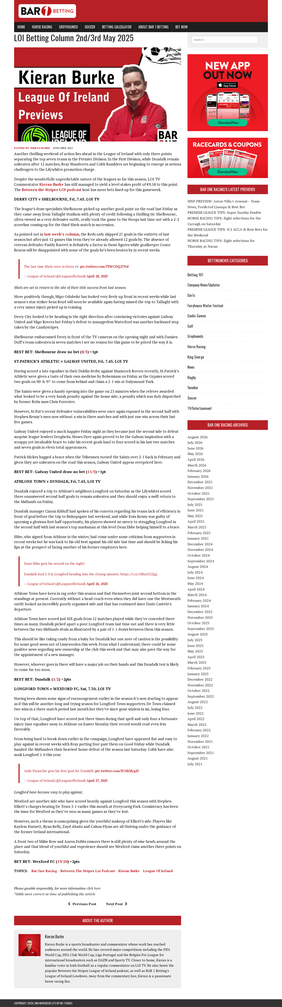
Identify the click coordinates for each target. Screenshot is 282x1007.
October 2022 (198, 690)
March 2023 (196, 662)
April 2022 (195, 718)
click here (93, 888)
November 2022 (200, 685)
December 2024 (199, 544)
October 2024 (198, 555)
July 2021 (194, 764)
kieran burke (129, 871)
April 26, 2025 (97, 584)
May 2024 (195, 583)
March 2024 (196, 594)
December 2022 (199, 679)
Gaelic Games (196, 315)
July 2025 (194, 504)
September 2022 (200, 696)
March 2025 (196, 527)
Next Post (114, 903)
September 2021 (200, 752)
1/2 (56, 679)
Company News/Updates (203, 285)
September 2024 (200, 561)
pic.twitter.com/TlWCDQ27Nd (104, 266)
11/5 (91, 471)
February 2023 (199, 668)
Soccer (90, 27)
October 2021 (198, 747)
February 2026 (199, 470)
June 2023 (195, 645)
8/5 (84, 351)
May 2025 (195, 515)
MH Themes (66, 1003)
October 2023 (198, 623)
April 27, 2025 (97, 780)
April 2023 (195, 656)
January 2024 (198, 606)
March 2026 (196, 465)
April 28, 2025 (97, 276)
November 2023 (200, 617)
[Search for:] (224, 39)
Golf (190, 326)
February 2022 (199, 730)
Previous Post (84, 903)
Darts (191, 295)
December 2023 (199, 611)
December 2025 (199, 481)
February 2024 (199, 600)
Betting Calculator (117, 27)
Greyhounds (68, 27)
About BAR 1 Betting (153, 27)
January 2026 (198, 476)
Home (21, 27)
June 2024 (195, 577)
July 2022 (194, 707)
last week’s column (61, 234)
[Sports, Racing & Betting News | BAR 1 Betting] (141, 11)
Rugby (191, 377)
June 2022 (195, 713)
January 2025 (198, 538)
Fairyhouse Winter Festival (205, 305)
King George (195, 357)
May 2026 (195, 453)
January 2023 (198, 673)
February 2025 (199, 532)
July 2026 (194, 442)
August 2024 (197, 566)
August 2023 (197, 634)
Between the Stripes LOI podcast (51, 189)
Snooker (192, 387)
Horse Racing (42, 27)
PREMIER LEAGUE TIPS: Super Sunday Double (224, 212)
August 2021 (197, 758)
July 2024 (194, 572)
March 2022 (196, 724)
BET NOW (181, 27)
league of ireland (158, 871)
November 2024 (200, 549)
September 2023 (200, 628)
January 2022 (198, 735)
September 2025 (200, 498)
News (191, 367)
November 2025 (200, 487)
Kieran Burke (40, 148)
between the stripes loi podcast (87, 871)
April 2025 (195, 521)
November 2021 (200, 741)
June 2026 (195, 448)
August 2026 (197, 437)
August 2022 (197, 701)
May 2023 (195, 651)
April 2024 (195, 589)
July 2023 (194, 639)
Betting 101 (195, 274)
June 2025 (195, 510)
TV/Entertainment (199, 408)
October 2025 (198, 493)
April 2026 (195, 459)
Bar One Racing (44, 871)
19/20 (62, 861)
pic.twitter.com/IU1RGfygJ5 (117, 771)
